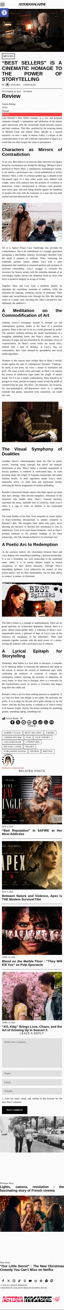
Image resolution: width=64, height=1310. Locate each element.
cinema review (13, 737)
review (34, 751)
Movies (8, 56)
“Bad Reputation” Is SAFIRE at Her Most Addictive (32, 832)
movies (30, 747)
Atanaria (15, 85)
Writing (48, 751)
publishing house (15, 751)
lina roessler (12, 742)
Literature (33, 742)
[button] (4, 12)
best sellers (33, 733)
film (28, 737)
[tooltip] (12, 722)
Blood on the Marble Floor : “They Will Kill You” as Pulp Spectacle (32, 963)
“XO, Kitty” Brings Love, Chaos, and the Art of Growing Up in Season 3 (32, 1028)
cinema (50, 733)
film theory (42, 737)
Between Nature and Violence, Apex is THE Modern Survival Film (32, 897)
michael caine (12, 747)
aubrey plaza (12, 733)
